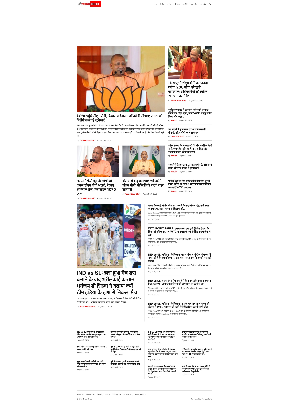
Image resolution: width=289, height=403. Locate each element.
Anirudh (174, 120)
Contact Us (90, 394)
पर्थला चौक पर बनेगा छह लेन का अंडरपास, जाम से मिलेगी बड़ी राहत (91, 348)
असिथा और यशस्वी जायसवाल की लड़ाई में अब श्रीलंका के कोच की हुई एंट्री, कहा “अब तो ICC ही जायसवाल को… (197, 351)
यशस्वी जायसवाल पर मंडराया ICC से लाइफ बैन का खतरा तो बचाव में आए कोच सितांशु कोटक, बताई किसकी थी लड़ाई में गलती (162, 370)
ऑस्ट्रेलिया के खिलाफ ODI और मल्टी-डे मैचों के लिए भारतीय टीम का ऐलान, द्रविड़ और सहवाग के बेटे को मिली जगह (190, 149)
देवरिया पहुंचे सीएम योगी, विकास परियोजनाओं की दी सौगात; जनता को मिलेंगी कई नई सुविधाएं (119, 118)
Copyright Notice (103, 394)
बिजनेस (177, 4)
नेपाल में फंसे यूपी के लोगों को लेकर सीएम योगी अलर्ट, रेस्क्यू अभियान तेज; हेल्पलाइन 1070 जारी (96, 187)
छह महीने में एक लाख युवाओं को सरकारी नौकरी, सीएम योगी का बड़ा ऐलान (187, 131)
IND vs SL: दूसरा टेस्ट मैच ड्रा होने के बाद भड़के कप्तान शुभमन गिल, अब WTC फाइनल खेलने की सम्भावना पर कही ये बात (179, 282)
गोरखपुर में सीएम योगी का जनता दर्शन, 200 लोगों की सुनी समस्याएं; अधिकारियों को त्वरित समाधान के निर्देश (188, 89)
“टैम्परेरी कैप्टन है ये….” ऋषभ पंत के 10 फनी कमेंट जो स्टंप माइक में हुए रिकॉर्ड (190, 166)
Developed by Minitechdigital (201, 399)
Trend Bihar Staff (86, 140)
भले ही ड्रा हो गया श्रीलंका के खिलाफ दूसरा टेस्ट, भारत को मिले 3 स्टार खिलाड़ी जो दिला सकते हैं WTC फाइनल (189, 184)
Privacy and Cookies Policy (123, 394)
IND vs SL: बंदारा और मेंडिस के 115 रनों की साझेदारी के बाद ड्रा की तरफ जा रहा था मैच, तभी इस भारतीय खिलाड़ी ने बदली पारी (162, 335)
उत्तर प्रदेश (194, 4)
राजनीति (185, 4)
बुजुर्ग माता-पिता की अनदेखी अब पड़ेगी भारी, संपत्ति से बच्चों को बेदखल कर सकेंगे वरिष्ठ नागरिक (91, 363)
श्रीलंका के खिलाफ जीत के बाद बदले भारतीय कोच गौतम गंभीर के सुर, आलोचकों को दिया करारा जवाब (196, 334)
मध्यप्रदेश (203, 4)
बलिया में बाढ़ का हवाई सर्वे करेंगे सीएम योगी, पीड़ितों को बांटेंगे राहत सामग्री (143, 185)
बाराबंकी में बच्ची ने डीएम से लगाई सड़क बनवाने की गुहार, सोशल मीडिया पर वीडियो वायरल (125, 334)
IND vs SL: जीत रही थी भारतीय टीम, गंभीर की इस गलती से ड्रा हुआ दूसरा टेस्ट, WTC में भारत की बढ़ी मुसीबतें (91, 334)
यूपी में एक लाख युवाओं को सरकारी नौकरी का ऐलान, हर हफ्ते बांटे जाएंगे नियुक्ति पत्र (125, 362)
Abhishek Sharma (87, 306)
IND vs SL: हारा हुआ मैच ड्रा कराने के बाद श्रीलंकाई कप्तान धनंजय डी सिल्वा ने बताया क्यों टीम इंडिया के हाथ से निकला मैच (107, 282)
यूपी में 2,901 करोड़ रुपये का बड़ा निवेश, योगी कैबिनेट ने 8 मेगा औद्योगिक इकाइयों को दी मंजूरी (126, 349)
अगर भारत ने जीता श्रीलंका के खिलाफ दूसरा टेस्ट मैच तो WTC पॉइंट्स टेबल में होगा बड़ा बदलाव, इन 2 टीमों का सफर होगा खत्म (163, 353)
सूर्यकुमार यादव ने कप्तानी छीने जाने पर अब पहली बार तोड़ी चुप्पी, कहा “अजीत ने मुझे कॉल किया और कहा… (190, 113)
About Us (80, 394)
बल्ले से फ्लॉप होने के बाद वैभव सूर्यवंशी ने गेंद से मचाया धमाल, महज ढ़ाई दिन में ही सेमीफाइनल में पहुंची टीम (196, 368)
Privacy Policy (140, 394)
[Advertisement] (144, 26)
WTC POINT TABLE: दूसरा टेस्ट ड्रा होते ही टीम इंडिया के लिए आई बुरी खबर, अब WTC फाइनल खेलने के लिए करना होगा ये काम (179, 232)
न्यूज (155, 4)
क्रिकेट (162, 4)
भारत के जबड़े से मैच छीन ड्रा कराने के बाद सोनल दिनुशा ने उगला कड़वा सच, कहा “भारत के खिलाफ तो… (179, 207)
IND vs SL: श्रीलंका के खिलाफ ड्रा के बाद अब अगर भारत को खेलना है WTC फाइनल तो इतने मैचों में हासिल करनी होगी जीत (178, 305)
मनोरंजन (169, 4)
